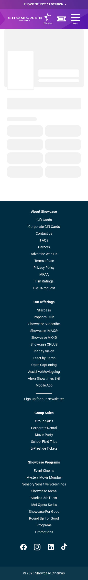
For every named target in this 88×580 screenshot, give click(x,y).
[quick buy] (61, 19)
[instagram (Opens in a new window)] (37, 547)
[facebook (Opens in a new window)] (23, 547)
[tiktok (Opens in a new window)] (64, 547)
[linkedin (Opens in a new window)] (51, 547)
